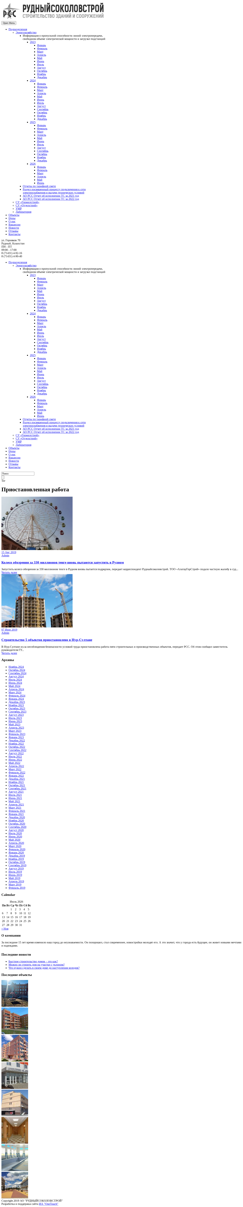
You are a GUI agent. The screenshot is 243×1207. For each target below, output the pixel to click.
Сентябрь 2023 (17, 711)
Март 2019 (15, 884)
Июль (40, 64)
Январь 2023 (16, 737)
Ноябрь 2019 (16, 858)
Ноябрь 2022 (16, 743)
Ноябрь (41, 74)
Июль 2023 (15, 718)
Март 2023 (15, 730)
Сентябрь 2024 (17, 673)
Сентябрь (42, 109)
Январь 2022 (16, 775)
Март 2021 (15, 807)
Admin (5, 555)
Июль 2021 (15, 794)
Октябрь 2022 (17, 746)
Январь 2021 (16, 814)
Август (41, 67)
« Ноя (4, 928)
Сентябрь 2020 (17, 826)
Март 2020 (15, 846)
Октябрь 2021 (17, 785)
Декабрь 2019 (17, 855)
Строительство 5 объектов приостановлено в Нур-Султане (46, 640)
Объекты (14, 214)
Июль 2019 (15, 871)
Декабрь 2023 (17, 702)
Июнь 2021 (15, 798)
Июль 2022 (15, 756)
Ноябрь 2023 (16, 705)
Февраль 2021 (17, 810)
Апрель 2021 (16, 804)
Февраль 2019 (17, 887)
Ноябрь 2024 (16, 666)
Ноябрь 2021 (16, 782)
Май (39, 58)
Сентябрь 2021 (17, 788)
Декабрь (42, 77)
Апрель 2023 (16, 727)
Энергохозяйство (26, 32)
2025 (33, 122)
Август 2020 (16, 830)
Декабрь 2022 (17, 740)
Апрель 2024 (16, 689)
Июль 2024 (15, 679)
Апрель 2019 (16, 881)
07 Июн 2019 (9, 629)
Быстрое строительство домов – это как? (33, 961)
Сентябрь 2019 (17, 865)
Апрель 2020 (16, 842)
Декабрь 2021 (17, 778)
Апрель (41, 54)
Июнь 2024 (15, 682)
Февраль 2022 (17, 772)
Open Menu (9, 23)
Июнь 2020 (15, 836)
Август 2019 (16, 868)
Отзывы (13, 231)
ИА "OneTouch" (48, 1203)
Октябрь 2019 (17, 862)
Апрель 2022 (16, 766)
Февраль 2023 (17, 734)
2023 (33, 42)
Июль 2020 (15, 833)
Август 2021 (16, 791)
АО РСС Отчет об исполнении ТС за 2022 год (51, 198)
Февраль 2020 (17, 849)
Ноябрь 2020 (16, 820)
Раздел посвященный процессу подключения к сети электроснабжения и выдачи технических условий (54, 191)
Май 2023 (14, 724)
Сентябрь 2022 (17, 750)
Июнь (40, 61)
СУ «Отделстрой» (27, 205)
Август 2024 (16, 676)
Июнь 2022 (15, 759)
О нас (12, 221)
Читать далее (9, 572)
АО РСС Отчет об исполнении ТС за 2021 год (51, 195)
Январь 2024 (16, 698)
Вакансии (14, 224)
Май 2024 (14, 686)
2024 (33, 80)
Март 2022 (15, 769)
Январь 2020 (16, 852)
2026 (33, 163)
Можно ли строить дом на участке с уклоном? (37, 964)
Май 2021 (14, 801)
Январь (41, 45)
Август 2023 (16, 714)
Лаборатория (23, 211)
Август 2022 (16, 753)
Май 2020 (14, 839)
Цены (12, 218)
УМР (19, 208)
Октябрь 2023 (17, 708)
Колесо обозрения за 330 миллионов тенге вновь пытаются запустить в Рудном (62, 562)
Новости (14, 227)
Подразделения (18, 29)
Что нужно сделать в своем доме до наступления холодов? (44, 967)
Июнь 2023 (15, 721)
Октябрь (42, 70)
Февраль (42, 48)
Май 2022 (14, 762)
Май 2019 (14, 878)
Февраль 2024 (17, 695)
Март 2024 (15, 692)
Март (40, 51)
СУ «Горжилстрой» (27, 202)
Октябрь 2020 (17, 823)
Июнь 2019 (15, 874)
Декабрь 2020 (17, 817)
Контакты (14, 234)
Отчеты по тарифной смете (39, 186)
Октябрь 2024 (17, 670)
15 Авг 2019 (8, 552)
